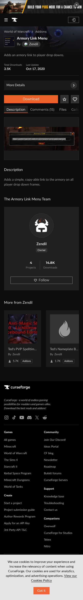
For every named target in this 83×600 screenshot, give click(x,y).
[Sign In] (73, 20)
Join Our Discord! (55, 440)
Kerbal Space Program (17, 473)
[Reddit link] (44, 417)
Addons (41, 31)
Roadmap (50, 466)
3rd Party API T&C (15, 530)
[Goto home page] (14, 20)
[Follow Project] (75, 99)
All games (10, 440)
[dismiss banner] (76, 4)
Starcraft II (10, 466)
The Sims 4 (11, 460)
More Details (15, 85)
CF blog (48, 453)
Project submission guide (19, 510)
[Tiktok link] (14, 417)
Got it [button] (41, 590)
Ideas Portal (51, 446)
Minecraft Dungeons (17, 480)
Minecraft (10, 446)
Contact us (50, 510)
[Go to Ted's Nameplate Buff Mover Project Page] (64, 338)
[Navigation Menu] (6, 20)
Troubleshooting (54, 503)
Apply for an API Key (17, 523)
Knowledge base (54, 496)
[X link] (37, 417)
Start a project (13, 503)
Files (62, 110)
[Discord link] (29, 417)
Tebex (47, 539)
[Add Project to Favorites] (64, 99)
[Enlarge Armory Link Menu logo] (9, 41)
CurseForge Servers (56, 480)
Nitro (47, 546)
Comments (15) (42, 110)
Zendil (41, 244)
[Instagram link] (6, 417)
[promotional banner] (41, 6)
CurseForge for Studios (58, 533)
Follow (44, 280)
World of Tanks (13, 486)
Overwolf (49, 526)
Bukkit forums (52, 473)
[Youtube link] (21, 417)
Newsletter (50, 460)
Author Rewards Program (19, 516)
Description (15, 110)
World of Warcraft (17, 31)
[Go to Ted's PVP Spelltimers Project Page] (22, 338)
